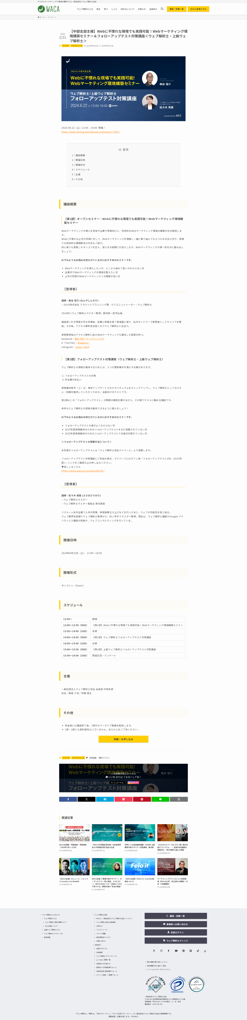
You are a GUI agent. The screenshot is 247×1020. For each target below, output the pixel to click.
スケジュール (83, 169)
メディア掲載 (101, 933)
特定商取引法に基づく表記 (156, 966)
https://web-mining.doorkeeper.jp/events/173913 (90, 132)
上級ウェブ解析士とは (52, 930)
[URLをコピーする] (179, 799)
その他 (79, 179)
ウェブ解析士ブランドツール (106, 956)
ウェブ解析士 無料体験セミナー (56, 922)
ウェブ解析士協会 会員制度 (105, 922)
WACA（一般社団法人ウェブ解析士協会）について (114, 918)
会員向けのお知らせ (103, 963)
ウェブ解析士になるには (51, 915)
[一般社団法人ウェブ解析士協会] (49, 9)
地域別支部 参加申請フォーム (106, 971)
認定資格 (47, 937)
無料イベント (104, 757)
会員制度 (99, 952)
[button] (68, 799)
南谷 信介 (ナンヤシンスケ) (89, 338)
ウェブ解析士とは (50, 918)
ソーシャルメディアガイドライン (159, 969)
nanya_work (82, 347)
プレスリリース (76, 45)
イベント (65, 45)
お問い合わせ (101, 941)
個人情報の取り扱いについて (157, 962)
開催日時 (80, 160)
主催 (78, 174)
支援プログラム (101, 948)
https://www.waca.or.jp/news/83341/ (82, 470)
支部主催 (92, 757)
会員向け (98, 945)
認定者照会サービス (103, 937)
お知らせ (99, 926)
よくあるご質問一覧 (103, 960)
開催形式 (80, 164)
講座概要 (80, 155)
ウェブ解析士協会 (101, 915)
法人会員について (51, 926)
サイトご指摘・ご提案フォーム (107, 975)
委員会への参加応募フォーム (106, 967)
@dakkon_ (84, 342)
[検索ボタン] (162, 9)
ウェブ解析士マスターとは (53, 933)
